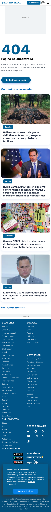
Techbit (5, 400)
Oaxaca (30, 330)
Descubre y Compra (36, 359)
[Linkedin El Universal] (28, 441)
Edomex (30, 327)
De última (6, 406)
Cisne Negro (7, 445)
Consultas (6, 416)
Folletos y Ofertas (35, 362)
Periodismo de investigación (8, 337)
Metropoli (6, 358)
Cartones (6, 371)
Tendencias (7, 390)
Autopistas (6, 413)
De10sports (32, 384)
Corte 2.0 (6, 330)
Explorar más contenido (13, 308)
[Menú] (48, 3)
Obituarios (31, 372)
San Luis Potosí (33, 342)
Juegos (30, 394)
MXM (4, 397)
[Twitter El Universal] (43, 431)
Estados (5, 362)
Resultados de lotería (33, 405)
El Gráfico (31, 381)
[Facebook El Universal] (36, 431)
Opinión (5, 368)
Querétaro (31, 339)
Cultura (5, 384)
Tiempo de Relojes (10, 442)
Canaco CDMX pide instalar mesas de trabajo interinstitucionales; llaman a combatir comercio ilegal (24, 244)
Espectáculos (8, 381)
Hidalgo (30, 336)
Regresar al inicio (17, 80)
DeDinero (31, 388)
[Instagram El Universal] (36, 436)
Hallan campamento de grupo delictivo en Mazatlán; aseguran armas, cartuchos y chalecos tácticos (22, 137)
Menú (4, 403)
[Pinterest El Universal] (43, 436)
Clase (4, 423)
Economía (6, 374)
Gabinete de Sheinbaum (7, 347)
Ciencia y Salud (9, 394)
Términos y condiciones (21, 495)
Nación (5, 327)
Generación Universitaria (32, 376)
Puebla (30, 333)
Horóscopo (32, 400)
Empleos (31, 368)
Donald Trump (8, 355)
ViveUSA (30, 391)
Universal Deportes (10, 378)
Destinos (6, 409)
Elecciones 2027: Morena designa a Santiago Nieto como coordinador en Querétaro (25, 295)
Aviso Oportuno (33, 365)
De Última (6, 433)
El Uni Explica (8, 342)
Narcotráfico (7, 365)
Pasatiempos (32, 397)
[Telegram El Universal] (28, 431)
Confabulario (7, 387)
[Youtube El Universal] (28, 436)
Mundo (5, 352)
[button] (33, 3)
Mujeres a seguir (9, 333)
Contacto (36, 495)
